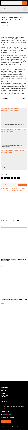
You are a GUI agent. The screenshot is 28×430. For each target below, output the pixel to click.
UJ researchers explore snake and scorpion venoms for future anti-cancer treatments (14, 300)
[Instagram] (8, 414)
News (3, 29)
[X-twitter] (1, 414)
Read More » (3, 223)
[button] (25, 9)
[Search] (24, 3)
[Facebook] (4, 414)
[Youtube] (6, 414)
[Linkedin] (10, 414)
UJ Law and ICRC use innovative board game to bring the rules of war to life (13, 259)
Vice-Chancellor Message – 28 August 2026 (10, 221)
